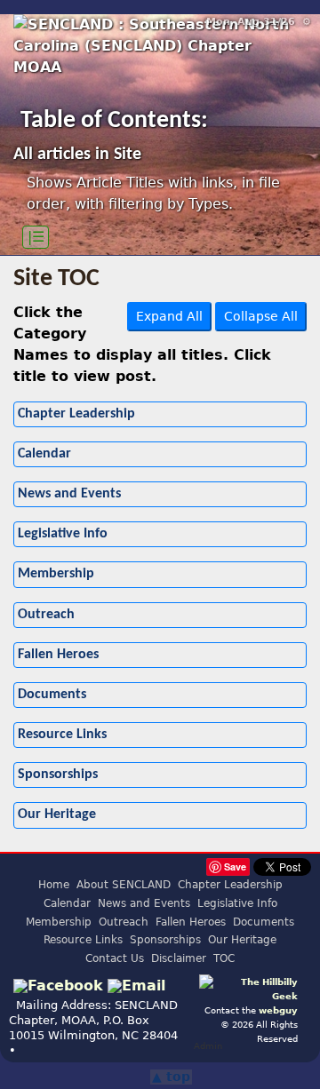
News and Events (69, 494)
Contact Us (114, 958)
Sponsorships (58, 774)
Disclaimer (178, 958)
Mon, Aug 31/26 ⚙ (258, 22)
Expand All (169, 316)
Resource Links (62, 734)
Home (53, 884)
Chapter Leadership (76, 414)
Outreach (46, 615)
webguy (278, 1010)
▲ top (171, 1076)
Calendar (44, 454)
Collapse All (261, 316)
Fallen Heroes (58, 655)
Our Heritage (57, 814)
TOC (224, 958)
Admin (208, 1045)
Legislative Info (63, 534)
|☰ (36, 236)
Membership (56, 574)
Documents (52, 695)
